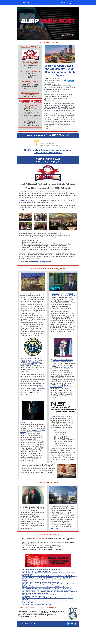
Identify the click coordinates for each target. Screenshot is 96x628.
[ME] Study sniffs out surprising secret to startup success (40, 582)
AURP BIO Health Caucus (30, 93)
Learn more (24, 394)
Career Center (51, 534)
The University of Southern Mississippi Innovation (48, 150)
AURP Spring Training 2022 (27, 200)
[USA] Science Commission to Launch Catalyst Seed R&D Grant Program (45, 587)
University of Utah (67, 367)
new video (55, 294)
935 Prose (53, 517)
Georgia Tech (58, 105)
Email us (29, 616)
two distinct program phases (32, 389)
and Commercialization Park (48, 152)
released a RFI (62, 416)
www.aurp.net (30, 623)
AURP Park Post (47, 613)
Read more (47, 128)
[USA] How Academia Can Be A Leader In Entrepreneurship (41, 569)
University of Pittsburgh (30, 301)
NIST (52, 416)
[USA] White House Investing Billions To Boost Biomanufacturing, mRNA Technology (49, 576)
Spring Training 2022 (30, 62)
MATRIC (65, 297)
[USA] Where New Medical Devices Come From (37, 604)
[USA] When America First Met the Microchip (36, 571)
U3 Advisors (24, 294)
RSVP (30, 77)
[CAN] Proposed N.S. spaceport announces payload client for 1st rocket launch (47, 577)
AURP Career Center (38, 539)
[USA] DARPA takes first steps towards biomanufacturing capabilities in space (47, 588)
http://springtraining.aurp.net (41, 261)
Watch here (67, 331)
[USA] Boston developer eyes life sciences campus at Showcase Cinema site (46, 590)
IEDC (27, 510)
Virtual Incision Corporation (29, 423)
